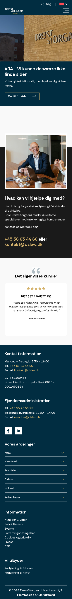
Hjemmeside (25, 595)
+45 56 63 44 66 (21, 239)
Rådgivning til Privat (17, 573)
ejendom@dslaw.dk (27, 417)
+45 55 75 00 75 (21, 408)
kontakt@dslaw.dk (24, 244)
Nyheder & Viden (16, 520)
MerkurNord (46, 595)
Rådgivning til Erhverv (19, 568)
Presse (9, 542)
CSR (7, 546)
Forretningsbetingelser (20, 533)
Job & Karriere (14, 524)
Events (9, 529)
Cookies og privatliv (18, 537)
